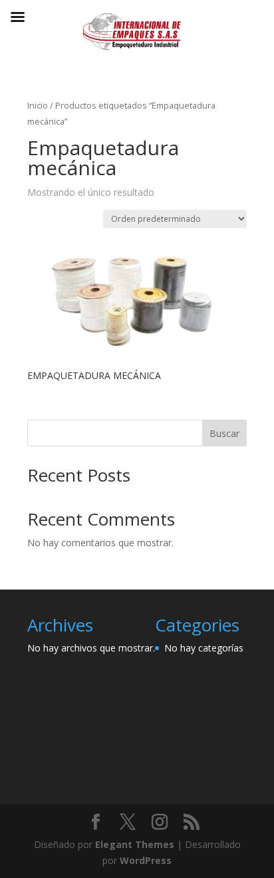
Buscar (224, 433)
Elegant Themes (134, 844)
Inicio (37, 105)
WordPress (146, 860)
